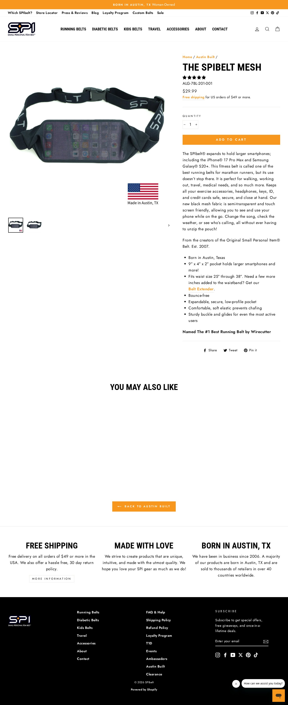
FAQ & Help (155, 612)
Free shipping (194, 97)
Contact (220, 29)
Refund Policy (157, 627)
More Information (51, 579)
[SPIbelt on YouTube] (233, 654)
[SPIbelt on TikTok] (256, 654)
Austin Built (205, 57)
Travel (154, 29)
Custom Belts (143, 12)
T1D (149, 643)
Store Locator (47, 12)
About (200, 29)
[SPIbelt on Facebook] (225, 654)
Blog (95, 12)
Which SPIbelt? (20, 12)
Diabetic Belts (105, 29)
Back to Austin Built (146, 506)
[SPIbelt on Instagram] (217, 654)
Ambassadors (156, 658)
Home (187, 57)
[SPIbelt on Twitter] (240, 654)
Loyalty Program (116, 12)
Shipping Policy (158, 620)
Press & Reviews (75, 12)
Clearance (154, 674)
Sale (160, 12)
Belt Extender (201, 289)
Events (151, 651)
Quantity (192, 116)
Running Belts (73, 29)
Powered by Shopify (144, 689)
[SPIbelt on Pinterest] (248, 654)
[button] (195, 77)
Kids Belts (133, 29)
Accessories (178, 29)
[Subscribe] (265, 641)
